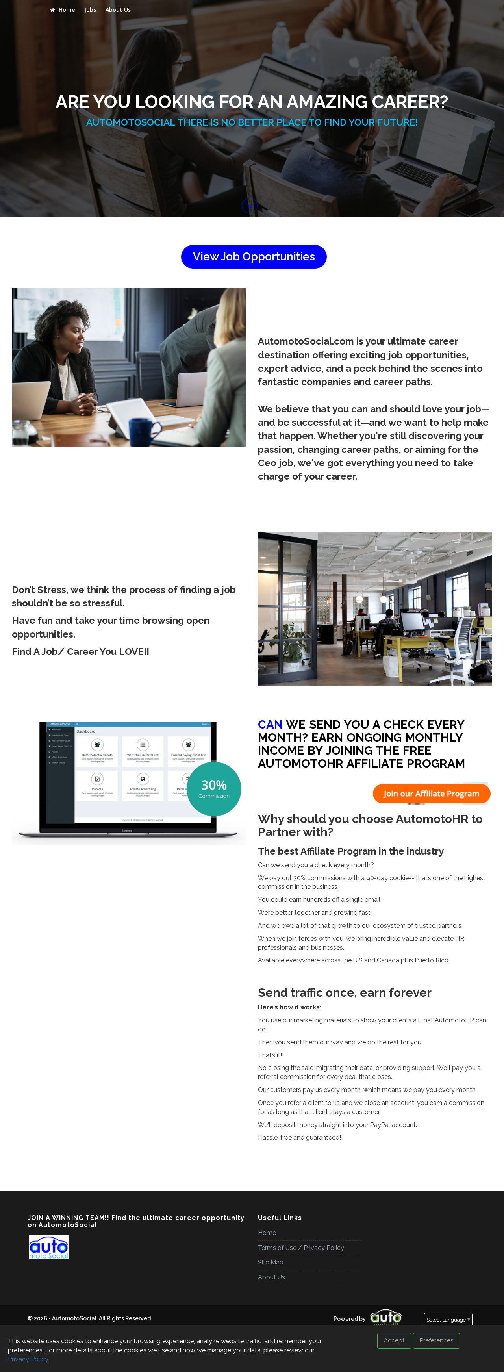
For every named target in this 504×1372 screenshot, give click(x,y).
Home (66, 9)
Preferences (436, 1340)
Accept (394, 1340)
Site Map (271, 1262)
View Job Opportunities (254, 256)
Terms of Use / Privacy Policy (301, 1247)
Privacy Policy (28, 1359)
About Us (118, 9)
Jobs (90, 9)
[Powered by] (331, 1312)
